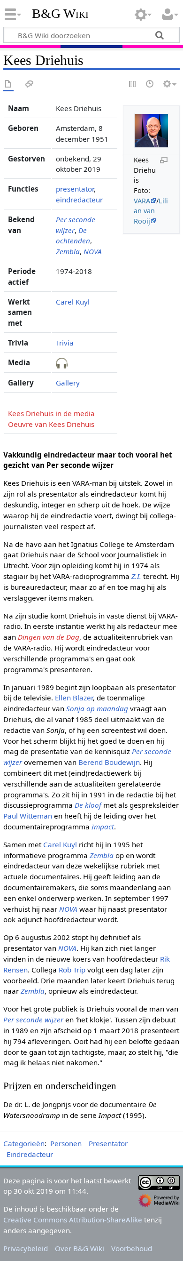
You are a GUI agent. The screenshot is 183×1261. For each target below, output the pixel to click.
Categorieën (24, 1143)
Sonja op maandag (97, 708)
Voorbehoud (131, 1248)
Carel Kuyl (73, 301)
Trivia (65, 342)
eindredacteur (79, 199)
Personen (66, 1143)
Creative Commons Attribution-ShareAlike (72, 1219)
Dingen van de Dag (48, 637)
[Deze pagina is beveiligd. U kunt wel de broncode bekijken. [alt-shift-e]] (133, 84)
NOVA (93, 251)
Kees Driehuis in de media (51, 413)
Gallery (68, 382)
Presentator (108, 1143)
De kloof (88, 805)
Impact (103, 826)
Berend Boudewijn (109, 762)
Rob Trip (72, 969)
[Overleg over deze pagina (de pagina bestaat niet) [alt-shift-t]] (29, 84)
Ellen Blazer (74, 697)
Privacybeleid (25, 1248)
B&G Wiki (60, 13)
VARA (142, 200)
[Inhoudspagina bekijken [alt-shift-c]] (8, 84)
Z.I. (136, 576)
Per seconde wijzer (33, 1019)
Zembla (68, 251)
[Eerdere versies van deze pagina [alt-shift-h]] (150, 84)
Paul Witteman (27, 815)
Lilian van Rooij (151, 210)
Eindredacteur (30, 1154)
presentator (75, 188)
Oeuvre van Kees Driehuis (51, 424)
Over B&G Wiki (79, 1248)
